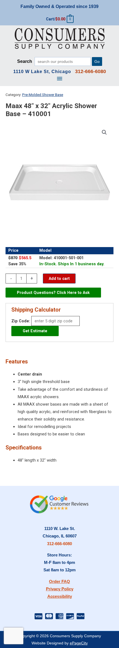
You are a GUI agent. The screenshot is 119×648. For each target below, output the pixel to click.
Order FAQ (59, 581)
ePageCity (79, 643)
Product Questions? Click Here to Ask (53, 292)
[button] (104, 132)
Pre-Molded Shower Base (42, 95)
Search (24, 61)
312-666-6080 (59, 544)
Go (97, 61)
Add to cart (59, 278)
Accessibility (59, 596)
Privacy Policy (59, 589)
